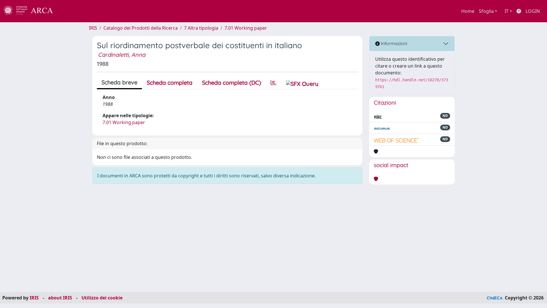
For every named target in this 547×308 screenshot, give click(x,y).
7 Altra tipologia (201, 28)
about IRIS (60, 298)
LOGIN (533, 11)
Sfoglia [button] (486, 11)
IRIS (93, 28)
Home (467, 11)
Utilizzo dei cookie (102, 298)
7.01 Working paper (245, 28)
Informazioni (393, 43)
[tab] (273, 83)
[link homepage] (31, 11)
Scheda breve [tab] (119, 82)
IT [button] (507, 11)
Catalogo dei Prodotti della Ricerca (140, 28)
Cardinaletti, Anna (121, 54)
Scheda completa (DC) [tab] (231, 82)
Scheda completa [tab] (169, 82)
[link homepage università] (68, 11)
